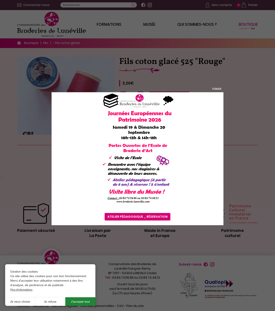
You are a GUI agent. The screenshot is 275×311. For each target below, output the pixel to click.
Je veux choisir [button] (20, 301)
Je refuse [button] (50, 301)
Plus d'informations (21, 289)
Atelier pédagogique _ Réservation (137, 216)
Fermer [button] (216, 89)
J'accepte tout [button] (80, 301)
